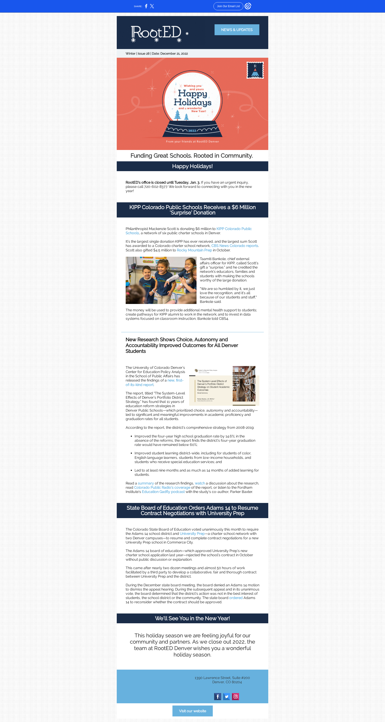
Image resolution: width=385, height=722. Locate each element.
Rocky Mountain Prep (194, 250)
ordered (236, 598)
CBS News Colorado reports (234, 246)
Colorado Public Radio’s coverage (162, 487)
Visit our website (192, 711)
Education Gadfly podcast (163, 492)
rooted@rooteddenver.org (227, 686)
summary (146, 483)
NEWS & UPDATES (237, 30)
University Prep (192, 533)
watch (200, 483)
